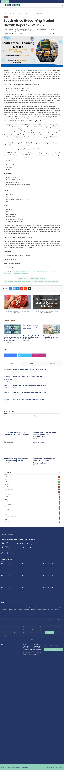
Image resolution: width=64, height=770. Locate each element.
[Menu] (2, 5)
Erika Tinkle (9, 33)
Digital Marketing (9, 496)
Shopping (7, 509)
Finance (7, 499)
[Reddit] (25, 288)
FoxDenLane (25, 767)
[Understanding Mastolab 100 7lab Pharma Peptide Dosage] (53, 592)
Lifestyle (7, 484)
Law (6, 514)
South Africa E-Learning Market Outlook (18, 281)
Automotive (7, 494)
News (6, 519)
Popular (11, 363)
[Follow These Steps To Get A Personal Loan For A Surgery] (8, 371)
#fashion (12, 607)
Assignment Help (31, 607)
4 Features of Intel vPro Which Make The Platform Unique (29, 392)
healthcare (26, 609)
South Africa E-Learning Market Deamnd (32, 278)
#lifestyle (18, 607)
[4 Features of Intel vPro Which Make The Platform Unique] (8, 395)
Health (6, 479)
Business (11, 13)
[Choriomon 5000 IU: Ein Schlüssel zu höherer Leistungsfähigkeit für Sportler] (11, 568)
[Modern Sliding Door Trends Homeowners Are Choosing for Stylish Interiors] (32, 329)
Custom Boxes (46, 607)
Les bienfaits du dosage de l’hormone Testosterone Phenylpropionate (44, 460)
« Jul (31, 639)
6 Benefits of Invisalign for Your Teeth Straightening (28, 376)
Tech (52, 609)
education (4, 609)
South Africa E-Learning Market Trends (46, 281)
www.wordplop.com (13, 552)
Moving (6, 511)
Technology (7, 481)
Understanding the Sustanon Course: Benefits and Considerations (26, 1)
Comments (52, 363)
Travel (6, 486)
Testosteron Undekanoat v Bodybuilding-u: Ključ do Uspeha (17, 433)
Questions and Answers (10, 516)
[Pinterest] (21, 288)
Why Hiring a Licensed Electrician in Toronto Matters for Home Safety (51, 337)
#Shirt (23, 607)
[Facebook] (10, 288)
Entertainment (8, 504)
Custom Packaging (55, 607)
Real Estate (7, 501)
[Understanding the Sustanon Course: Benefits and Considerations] (46, 422)
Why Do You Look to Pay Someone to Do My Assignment (29, 399)
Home (6, 13)
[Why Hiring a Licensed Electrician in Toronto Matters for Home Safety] (51, 329)
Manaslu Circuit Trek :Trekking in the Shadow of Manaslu (29, 385)
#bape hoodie (5, 607)
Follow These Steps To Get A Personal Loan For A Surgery (29, 369)
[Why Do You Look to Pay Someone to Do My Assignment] (8, 402)
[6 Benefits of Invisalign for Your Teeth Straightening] (8, 380)
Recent (31, 363)
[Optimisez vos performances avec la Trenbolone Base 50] (53, 580)
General (6, 491)
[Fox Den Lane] (12, 5)
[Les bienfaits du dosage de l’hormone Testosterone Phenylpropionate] (46, 449)
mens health (46, 609)
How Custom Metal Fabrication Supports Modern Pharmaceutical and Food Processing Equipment (12, 338)
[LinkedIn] (18, 288)
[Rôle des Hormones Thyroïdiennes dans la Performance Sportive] (32, 592)
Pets (6, 506)
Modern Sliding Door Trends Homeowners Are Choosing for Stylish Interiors (31, 337)
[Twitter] (14, 288)
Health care (33, 609)
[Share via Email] (29, 288)
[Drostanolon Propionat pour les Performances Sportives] (17, 449)
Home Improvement (10, 489)
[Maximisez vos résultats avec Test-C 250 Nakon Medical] (11, 592)
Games (15, 609)
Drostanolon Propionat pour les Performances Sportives (16, 459)
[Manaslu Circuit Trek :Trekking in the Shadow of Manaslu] (8, 388)
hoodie (39, 609)
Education (7, 521)
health (20, 609)
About (60, 767)
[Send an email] (12, 33)
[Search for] (62, 5)
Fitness (10, 609)
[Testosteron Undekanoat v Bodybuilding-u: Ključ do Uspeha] (17, 422)
